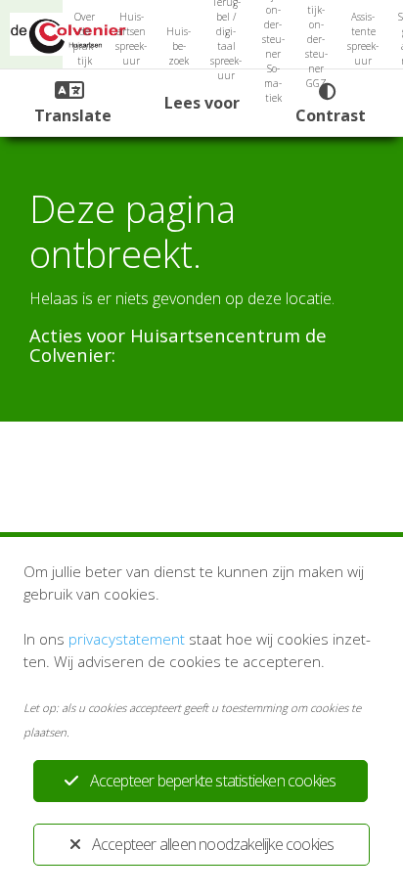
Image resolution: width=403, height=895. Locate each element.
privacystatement (126, 639)
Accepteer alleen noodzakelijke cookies (213, 844)
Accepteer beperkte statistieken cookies (213, 780)
